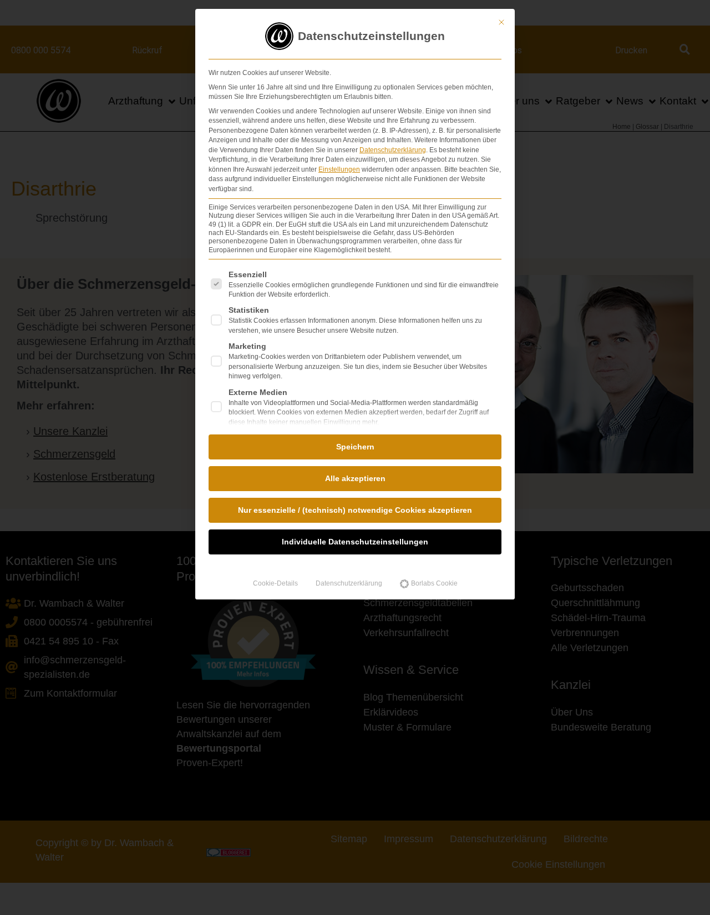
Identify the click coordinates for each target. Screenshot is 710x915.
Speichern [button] (355, 446)
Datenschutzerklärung (392, 150)
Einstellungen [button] (339, 169)
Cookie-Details (275, 583)
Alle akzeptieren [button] (355, 478)
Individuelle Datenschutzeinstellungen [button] (355, 541)
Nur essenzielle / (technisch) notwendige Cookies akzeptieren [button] (355, 510)
